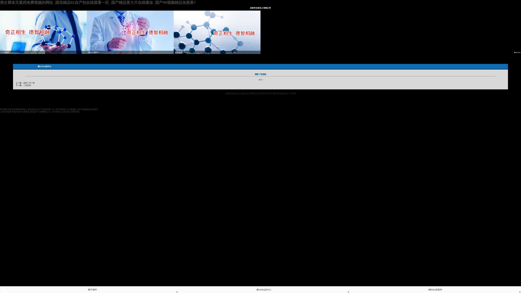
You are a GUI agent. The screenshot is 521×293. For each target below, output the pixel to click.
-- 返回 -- (260, 80)
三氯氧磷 (27, 85)
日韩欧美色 (75, 112)
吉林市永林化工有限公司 (260, 8)
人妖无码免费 (5, 112)
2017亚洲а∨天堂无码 (60, 112)
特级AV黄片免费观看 (20, 112)
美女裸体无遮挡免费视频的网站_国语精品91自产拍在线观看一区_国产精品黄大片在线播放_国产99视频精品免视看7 (98, 2)
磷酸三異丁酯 (29, 83)
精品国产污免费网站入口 (40, 112)
